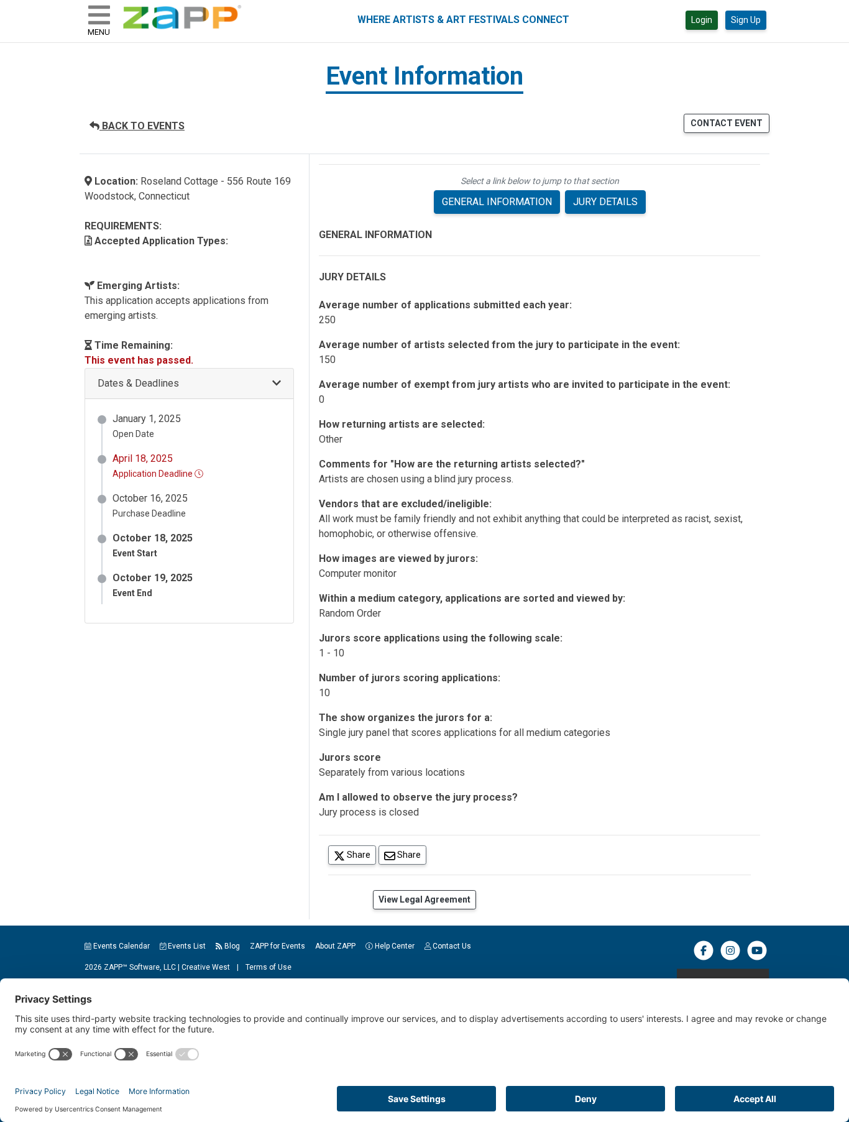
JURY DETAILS (605, 202)
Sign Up (746, 20)
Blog (231, 946)
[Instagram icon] (730, 958)
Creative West (205, 967)
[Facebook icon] (703, 958)
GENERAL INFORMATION (497, 202)
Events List (186, 946)
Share (360, 854)
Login (701, 20)
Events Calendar (120, 946)
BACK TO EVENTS (142, 126)
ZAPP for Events (277, 946)
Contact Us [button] (451, 946)
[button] (189, 384)
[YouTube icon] (757, 958)
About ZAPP (335, 946)
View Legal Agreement (424, 899)
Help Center (394, 946)
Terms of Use (268, 967)
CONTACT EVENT (727, 123)
